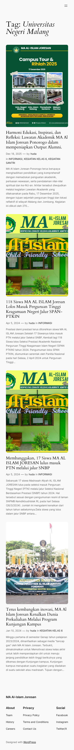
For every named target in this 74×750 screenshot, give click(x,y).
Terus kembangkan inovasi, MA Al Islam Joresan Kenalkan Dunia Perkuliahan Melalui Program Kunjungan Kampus (36, 617)
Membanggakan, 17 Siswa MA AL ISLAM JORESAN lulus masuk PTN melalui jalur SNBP (36, 463)
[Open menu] (66, 6)
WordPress (29, 742)
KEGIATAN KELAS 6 (35, 158)
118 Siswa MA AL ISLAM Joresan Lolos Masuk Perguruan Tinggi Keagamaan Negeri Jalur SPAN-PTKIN (35, 309)
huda (33, 153)
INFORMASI (15, 158)
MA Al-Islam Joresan (21, 697)
